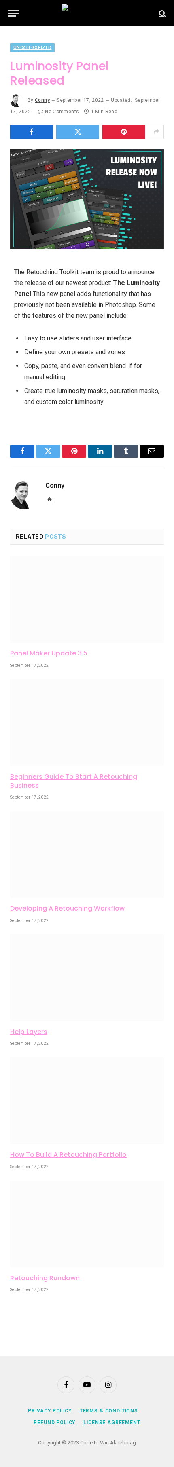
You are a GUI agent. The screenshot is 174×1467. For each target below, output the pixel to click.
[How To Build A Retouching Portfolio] (87, 1100)
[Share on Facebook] (31, 132)
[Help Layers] (87, 977)
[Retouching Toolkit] (87, 13)
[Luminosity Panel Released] (87, 199)
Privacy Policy (50, 1411)
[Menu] (13, 13)
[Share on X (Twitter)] (77, 132)
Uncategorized (32, 47)
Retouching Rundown (45, 1278)
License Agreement (111, 1422)
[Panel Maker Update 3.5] (87, 599)
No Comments (62, 111)
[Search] (161, 13)
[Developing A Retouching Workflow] (87, 854)
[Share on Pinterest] (123, 132)
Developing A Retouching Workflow (67, 908)
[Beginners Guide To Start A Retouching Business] (87, 722)
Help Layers (28, 1031)
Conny (42, 100)
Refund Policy (54, 1422)
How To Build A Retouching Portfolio (68, 1154)
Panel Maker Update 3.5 (48, 653)
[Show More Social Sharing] (156, 132)
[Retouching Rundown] (87, 1224)
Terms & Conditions (109, 1411)
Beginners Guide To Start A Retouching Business (73, 781)
